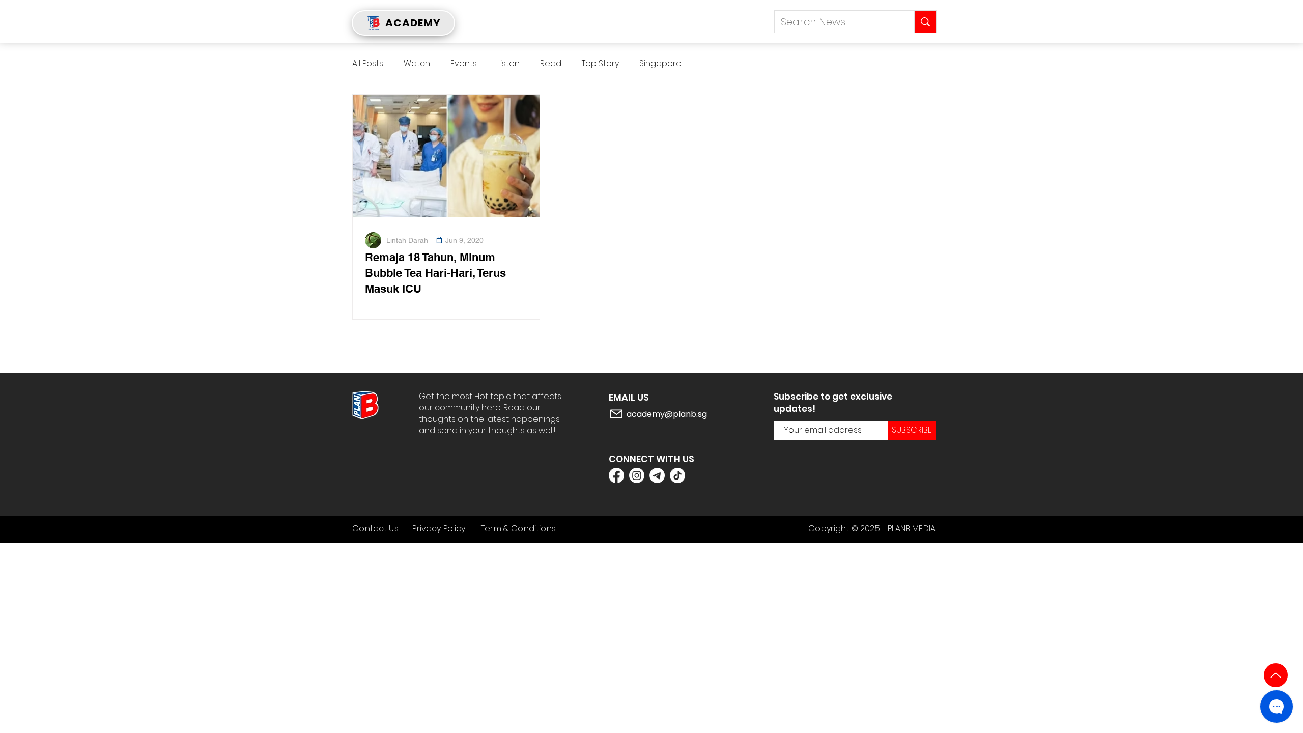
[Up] (1276, 675)
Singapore (660, 63)
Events (463, 63)
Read (550, 63)
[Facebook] (616, 475)
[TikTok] (677, 475)
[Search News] (925, 22)
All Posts (367, 63)
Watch (417, 63)
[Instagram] (636, 475)
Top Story (600, 63)
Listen (508, 63)
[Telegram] (657, 475)
